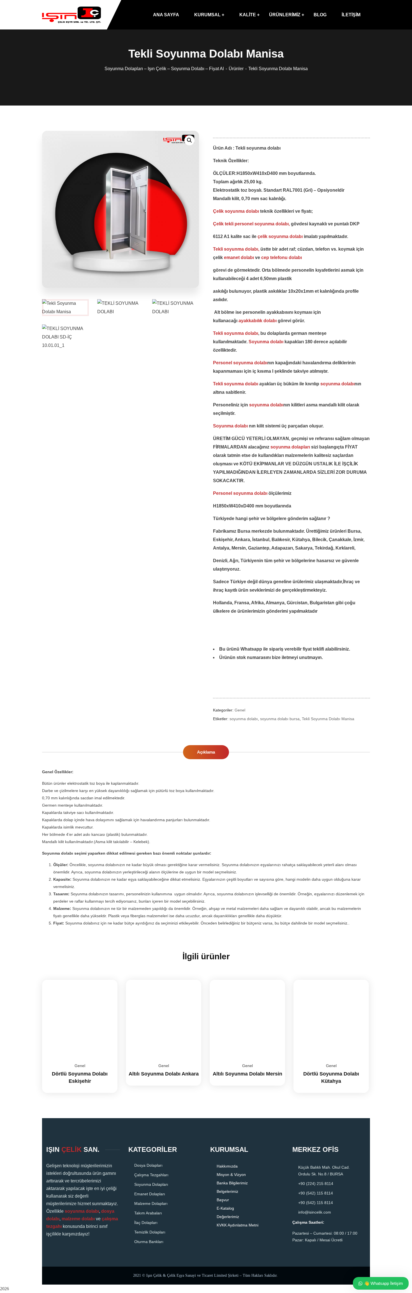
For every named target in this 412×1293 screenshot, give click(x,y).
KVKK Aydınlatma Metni (237, 1225)
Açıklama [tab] (206, 752)
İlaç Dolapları (146, 1222)
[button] (189, 140)
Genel (240, 710)
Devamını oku (106, 979)
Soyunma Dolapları (151, 1184)
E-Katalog (225, 1208)
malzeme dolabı (78, 1218)
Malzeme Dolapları (151, 1203)
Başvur (223, 1200)
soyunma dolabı (244, 719)
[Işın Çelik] (71, 14)
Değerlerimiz (228, 1216)
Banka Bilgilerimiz (232, 1183)
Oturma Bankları (148, 1241)
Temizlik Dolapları (149, 1232)
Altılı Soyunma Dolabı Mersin (247, 1074)
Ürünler (236, 68)
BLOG (320, 14)
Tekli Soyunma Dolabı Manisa (328, 719)
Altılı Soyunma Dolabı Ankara (164, 1074)
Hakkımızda (227, 1166)
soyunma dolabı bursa (280, 719)
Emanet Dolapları (149, 1194)
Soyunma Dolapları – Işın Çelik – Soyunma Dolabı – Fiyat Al (164, 68)
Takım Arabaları (148, 1213)
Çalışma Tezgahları (151, 1175)
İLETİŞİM (351, 14)
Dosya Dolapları (148, 1165)
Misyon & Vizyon (231, 1174)
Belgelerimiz (227, 1191)
